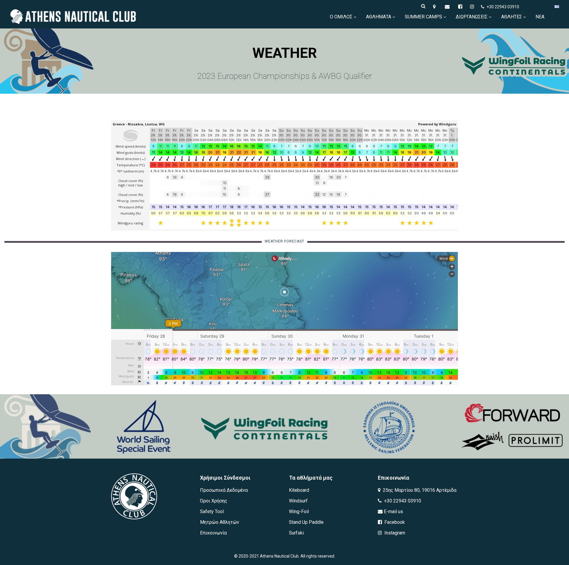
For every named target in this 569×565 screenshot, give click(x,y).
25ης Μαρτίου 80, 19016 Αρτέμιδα (419, 490)
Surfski (296, 533)
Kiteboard (299, 490)
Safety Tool (212, 511)
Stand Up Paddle (306, 522)
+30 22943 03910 (503, 6)
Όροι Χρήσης (213, 501)
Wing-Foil (299, 511)
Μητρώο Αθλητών (219, 522)
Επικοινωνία (213, 533)
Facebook (394, 522)
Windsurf (298, 501)
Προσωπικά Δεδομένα (224, 490)
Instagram (394, 533)
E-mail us (393, 511)
